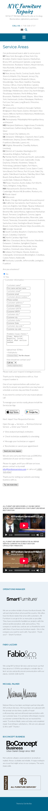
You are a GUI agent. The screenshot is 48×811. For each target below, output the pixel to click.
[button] (24, 37)
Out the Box (27, 804)
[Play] (6, 535)
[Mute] (37, 535)
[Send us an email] (22, 29)
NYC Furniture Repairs (24, 8)
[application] (24, 525)
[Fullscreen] (42, 535)
